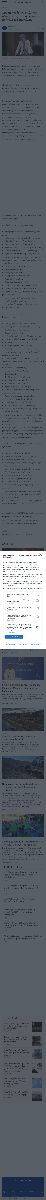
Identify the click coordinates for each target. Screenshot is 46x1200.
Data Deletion (10, 644)
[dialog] (23, 600)
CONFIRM (14, 637)
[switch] (37, 600)
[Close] (42, 555)
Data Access (23, 644)
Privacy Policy (36, 644)
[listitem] (23, 595)
